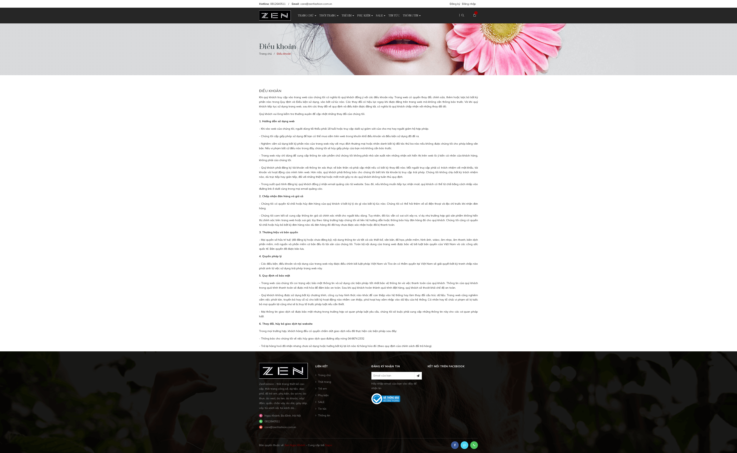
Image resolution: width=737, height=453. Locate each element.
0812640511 (278, 4)
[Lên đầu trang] (729, 444)
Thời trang (324, 382)
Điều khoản (270, 91)
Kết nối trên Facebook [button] (446, 366)
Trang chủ (324, 375)
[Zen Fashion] (283, 370)
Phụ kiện (323, 395)
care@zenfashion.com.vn (316, 4)
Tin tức (322, 408)
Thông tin (324, 415)
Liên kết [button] (321, 366)
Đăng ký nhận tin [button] (385, 366)
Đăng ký (455, 4)
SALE (321, 402)
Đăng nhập (469, 4)
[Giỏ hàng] (474, 15)
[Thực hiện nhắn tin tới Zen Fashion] (464, 445)
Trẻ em (322, 388)
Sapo (328, 445)
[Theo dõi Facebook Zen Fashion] (455, 445)
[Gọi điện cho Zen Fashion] (474, 445)
